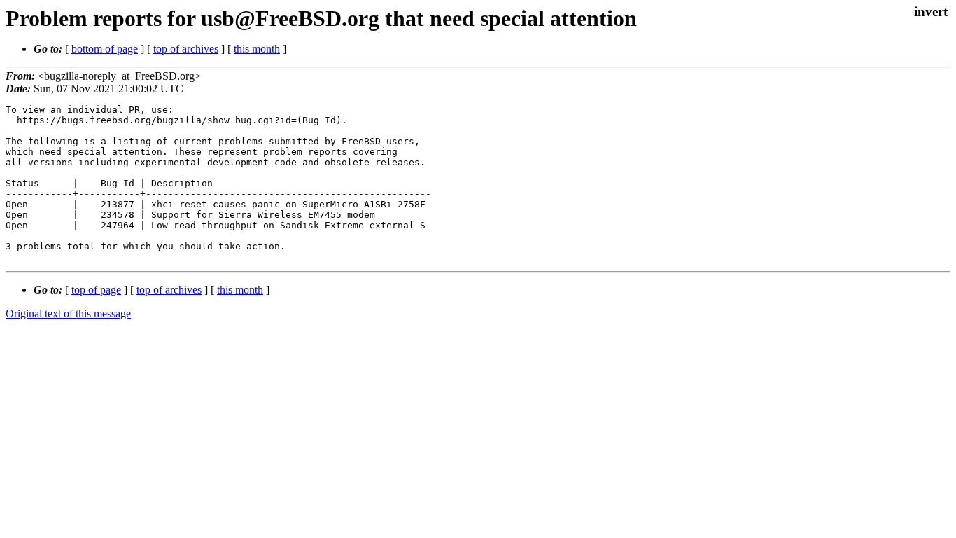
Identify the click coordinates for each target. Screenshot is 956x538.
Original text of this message (68, 313)
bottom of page (104, 49)
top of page (96, 290)
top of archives (185, 49)
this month (257, 49)
